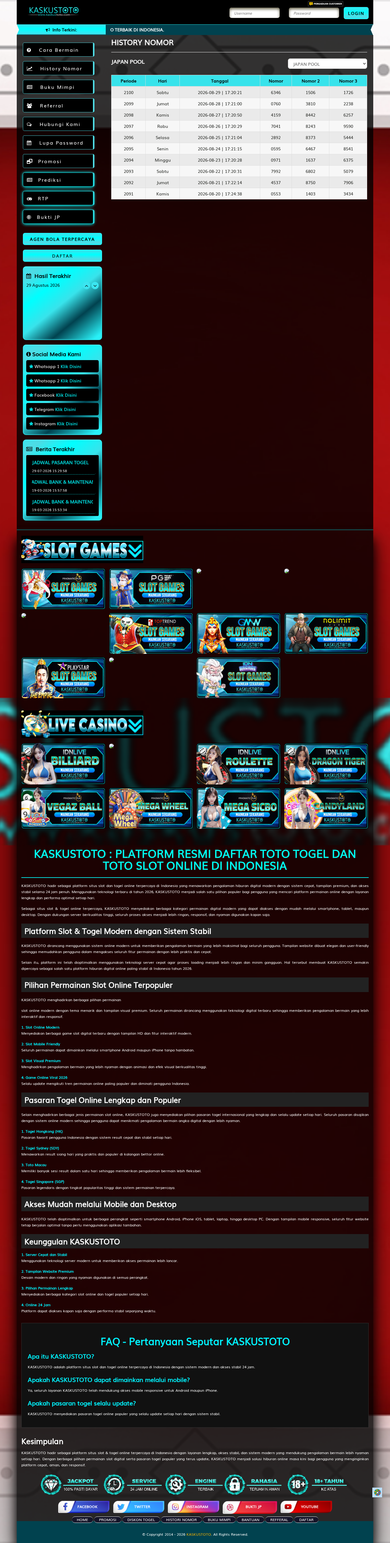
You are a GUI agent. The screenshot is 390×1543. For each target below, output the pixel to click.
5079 (348, 171)
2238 (348, 103)
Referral (49, 105)
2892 (276, 137)
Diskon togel (141, 1519)
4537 (276, 182)
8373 (310, 137)
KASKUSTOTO (33, 885)
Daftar (306, 1519)
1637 (310, 160)
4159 (276, 115)
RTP (42, 198)
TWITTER (142, 1506)
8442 (310, 115)
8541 (348, 149)
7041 (276, 126)
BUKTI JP (253, 1506)
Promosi (49, 161)
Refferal (279, 1519)
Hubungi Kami (57, 124)
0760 (276, 103)
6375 (348, 160)
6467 (310, 149)
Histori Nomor (181, 1519)
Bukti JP (47, 216)
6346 (276, 92)
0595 (276, 149)
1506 (310, 92)
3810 (310, 103)
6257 (348, 115)
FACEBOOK (87, 1506)
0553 (276, 194)
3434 (348, 194)
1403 (310, 194)
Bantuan (250, 1519)
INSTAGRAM (197, 1506)
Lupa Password (59, 142)
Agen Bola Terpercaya (62, 239)
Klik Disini (71, 366)
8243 (310, 126)
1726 (348, 92)
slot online (30, 1010)
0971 (276, 160)
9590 (348, 126)
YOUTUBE (309, 1506)
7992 (276, 171)
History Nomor (59, 68)
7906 (348, 182)
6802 (310, 171)
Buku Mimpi (55, 86)
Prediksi (48, 179)
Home (82, 1519)
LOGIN (356, 13)
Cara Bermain (57, 49)
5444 (348, 137)
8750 (310, 182)
